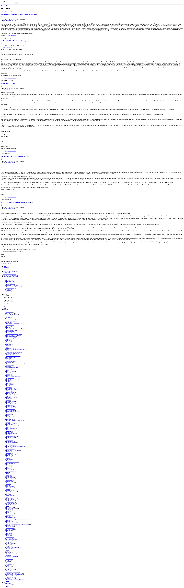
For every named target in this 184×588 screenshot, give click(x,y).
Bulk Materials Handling (12, 336)
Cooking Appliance (10, 361)
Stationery (8, 552)
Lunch (7, 473)
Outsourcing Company (11, 503)
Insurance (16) (9, 280)
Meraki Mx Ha (6, 272)
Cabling (8, 340)
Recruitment (9, 533)
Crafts (7, 366)
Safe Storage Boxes (10, 538)
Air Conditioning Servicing (12, 314)
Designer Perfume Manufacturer (13, 376)
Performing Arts (10, 507)
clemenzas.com (4, 5)
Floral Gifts (9, 414)
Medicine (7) (9, 292)
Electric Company (10, 392)
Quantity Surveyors (10, 529)
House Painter (9, 440)
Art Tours (8, 317)
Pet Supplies (9, 509)
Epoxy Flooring (10, 394)
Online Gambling (10, 499)
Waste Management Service (12, 572)
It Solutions (9, 455)
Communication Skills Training (13, 352)
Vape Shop (8, 568)
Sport (7, 550)
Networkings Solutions (11, 491)
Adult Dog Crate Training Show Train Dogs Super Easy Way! (19, 14)
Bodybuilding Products (11, 330)
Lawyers (8, 468)
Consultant (8, 358)
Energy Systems (10, 393)
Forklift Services (10, 419)
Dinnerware (9, 380)
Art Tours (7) (9, 290)
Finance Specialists (10, 403)
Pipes (7, 512)
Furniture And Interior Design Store (14, 420)
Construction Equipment (11, 357)
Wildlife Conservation (11, 577)
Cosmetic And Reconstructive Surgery (15, 363)
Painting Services (10, 504)
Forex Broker (9, 416)
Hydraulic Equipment (11, 442)
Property (8, 520)
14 (10, 302)
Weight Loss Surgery (11, 575)
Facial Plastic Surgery (11, 397)
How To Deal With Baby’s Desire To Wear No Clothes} (17, 202)
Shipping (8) (9, 289)
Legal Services (9, 469)
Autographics (9, 322)
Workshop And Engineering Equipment (15, 579)
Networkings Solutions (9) (12, 285)
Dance (7, 370)
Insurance (8, 447)
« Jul (4, 308)
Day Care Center (10, 371)
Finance (8, 402)
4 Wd (7, 310)
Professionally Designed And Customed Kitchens (17, 519)
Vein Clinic (8, 570)
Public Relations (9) (10, 284)
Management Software (11, 476)
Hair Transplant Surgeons (12, 425)
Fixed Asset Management (12, 411)
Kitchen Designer (10, 460)
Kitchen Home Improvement (12, 462)
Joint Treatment (9, 459)
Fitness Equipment (10, 410)
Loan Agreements (10, 471)
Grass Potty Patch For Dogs (9, 20)
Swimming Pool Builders (12, 556)
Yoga (7, 581)
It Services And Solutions (12, 454)
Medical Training (10, 482)
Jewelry (8, 458)
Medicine (8, 484)
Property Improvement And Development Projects (17, 524)
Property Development (11, 522)
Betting (8, 327)
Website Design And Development (14, 573)
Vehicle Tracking (10, 569)
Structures (8, 555)
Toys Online (9, 564)
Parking (8, 506)
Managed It (9, 475)
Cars (7, 347)
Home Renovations (10, 437)
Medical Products (10, 480)
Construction (9, 354)
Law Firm (8, 466)
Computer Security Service (12, 353)
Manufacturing (9, 477)
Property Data (9, 521)
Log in (7, 586)
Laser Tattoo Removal (11, 463)
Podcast (8, 516)
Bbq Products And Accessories (13, 323)
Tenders (8, 560)
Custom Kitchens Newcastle (9, 274)
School (7, 542)
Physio (7, 511)
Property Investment (10, 525)
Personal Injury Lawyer (11, 508)
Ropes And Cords (10, 537)
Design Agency (9, 375)
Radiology (8, 530)
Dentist (8, 372)
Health (7, 427)
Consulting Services (10, 359)
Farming (8, 398)
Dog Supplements (10, 384)
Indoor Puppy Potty (7, 47)
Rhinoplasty (9, 534)
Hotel (7, 438)
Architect (8, 316)
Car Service (9, 344)
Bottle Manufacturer (10, 331)
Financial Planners (10, 406)
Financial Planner (10, 405)
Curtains (8, 369)
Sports (7, 551)
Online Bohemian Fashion (12, 498)
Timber (8, 561)
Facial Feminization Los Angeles (10, 276)
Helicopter (8, 431)
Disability (8, 381)
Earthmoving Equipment (11, 388)
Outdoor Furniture (10, 500)
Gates (7, 422)
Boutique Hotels (10, 332)
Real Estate (8, 531)
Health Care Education (11, 428)
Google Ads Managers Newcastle (11, 275)
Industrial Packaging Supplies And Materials (16, 446)
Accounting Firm (10, 313)
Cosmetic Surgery (10, 365)
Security (8, 544)
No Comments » (12, 35)
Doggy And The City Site (9, 162)
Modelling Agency (10, 486)
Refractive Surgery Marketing (10, 271)
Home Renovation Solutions (12, 436)
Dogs (6, 35)
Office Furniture (10, 495)
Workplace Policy (10, 578)
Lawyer (8, 467)
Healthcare (8, 429)
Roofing (8, 535)
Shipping (8, 546)
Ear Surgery (9, 387)
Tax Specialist (9, 559)
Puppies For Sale (10, 528)
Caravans (8, 345)
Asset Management (10, 319)
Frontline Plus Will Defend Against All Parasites (15, 156)
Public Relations (10, 526)
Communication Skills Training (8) (14, 286)
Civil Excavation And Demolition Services (16, 349)
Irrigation (8, 451)
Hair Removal (9, 424)
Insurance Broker (10, 449)
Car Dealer (8, 343)
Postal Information (10, 517)
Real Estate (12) (10, 281)
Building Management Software (13, 335)
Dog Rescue (9, 383)
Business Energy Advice (11, 338)
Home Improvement (10, 434)
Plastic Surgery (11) (10, 282)
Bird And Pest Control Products (13, 328)
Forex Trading (9, 418)
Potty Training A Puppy (8, 83)
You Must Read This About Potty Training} (13, 41)
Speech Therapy (10, 548)
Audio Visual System (11, 321)
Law (7, 464)
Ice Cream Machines (11, 445)
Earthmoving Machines (11, 389)
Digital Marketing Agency (12, 379)
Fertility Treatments (10, 401)
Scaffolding (9, 541)
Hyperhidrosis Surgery (11, 444)
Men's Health (9, 485)
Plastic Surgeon (9, 513)
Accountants (9, 312)
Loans (7, 472)
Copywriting (9, 362)
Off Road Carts (9, 494)
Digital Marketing (10, 378)
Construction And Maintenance (13, 356)
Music (7, 489)
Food (7, 415)
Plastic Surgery (9, 515)
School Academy (10, 543)
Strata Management (10, 553)
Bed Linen (8, 326)
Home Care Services (11, 433)
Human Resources (10, 441)
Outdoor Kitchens (10, 502)
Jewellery (8, 456)
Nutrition (8, 493)
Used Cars (8, 566)
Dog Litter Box (6, 89)
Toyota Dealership (10, 563)
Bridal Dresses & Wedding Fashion (14, 334)
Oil (7, 497)
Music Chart (9, 490)
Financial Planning (10, 407)
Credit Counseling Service (12, 367)
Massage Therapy (10, 478)
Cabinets (8, 339)
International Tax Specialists (12, 450)
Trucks (7, 565)
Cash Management (10, 348)
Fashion (8, 400)
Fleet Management (10, 413)
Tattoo (7, 557)
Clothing (8, 350)
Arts (7, 318)
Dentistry (8, 374)
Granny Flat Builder (10, 423)
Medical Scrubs (9, 481)
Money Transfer (10, 488)
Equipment (8, 396)
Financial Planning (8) (11, 288)
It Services (8, 453)
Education (8, 391)
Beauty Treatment (10, 325)
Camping (8, 341)
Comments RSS (10, 584)
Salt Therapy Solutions (11, 539)
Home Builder (9, 432)
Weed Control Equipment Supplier (14, 574)
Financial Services (10, 409)
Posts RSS (8, 583)
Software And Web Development (13, 547)
